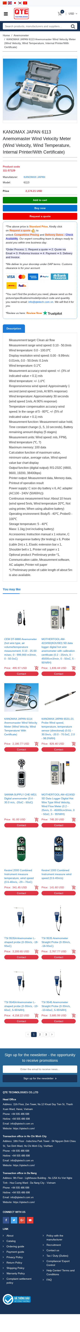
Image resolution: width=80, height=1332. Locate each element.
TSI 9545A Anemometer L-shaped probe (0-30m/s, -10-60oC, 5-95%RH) (21, 1006)
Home (6, 35)
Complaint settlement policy (19, 1280)
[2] (52, 1034)
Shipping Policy (15, 1267)
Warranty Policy (16, 1273)
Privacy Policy (15, 1257)
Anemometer (21, 35)
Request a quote (40, 216)
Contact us (53, 1250)
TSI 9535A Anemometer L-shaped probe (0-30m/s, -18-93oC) (21, 942)
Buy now (40, 208)
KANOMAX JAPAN (34, 177)
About (10, 1235)
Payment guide (15, 1251)
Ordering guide (15, 1246)
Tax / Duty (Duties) (57, 1255)
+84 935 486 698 (20, 1114)
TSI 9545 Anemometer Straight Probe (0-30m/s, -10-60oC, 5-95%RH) (56, 1006)
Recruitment (54, 1244)
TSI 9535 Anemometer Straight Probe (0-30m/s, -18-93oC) (56, 942)
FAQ (49, 1279)
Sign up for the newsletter (38, 1078)
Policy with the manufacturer (55, 1237)
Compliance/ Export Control (58, 1263)
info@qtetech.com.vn (21, 1123)
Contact (21, 673)
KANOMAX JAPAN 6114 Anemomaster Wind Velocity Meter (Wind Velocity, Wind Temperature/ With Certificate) (20, 726)
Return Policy (14, 1262)
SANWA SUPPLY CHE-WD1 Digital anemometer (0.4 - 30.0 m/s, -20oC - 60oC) (20, 798)
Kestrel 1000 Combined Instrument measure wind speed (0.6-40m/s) (56, 874)
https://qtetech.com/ (24, 1128)
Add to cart (40, 200)
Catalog (11, 1241)
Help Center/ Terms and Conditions (61, 1272)
